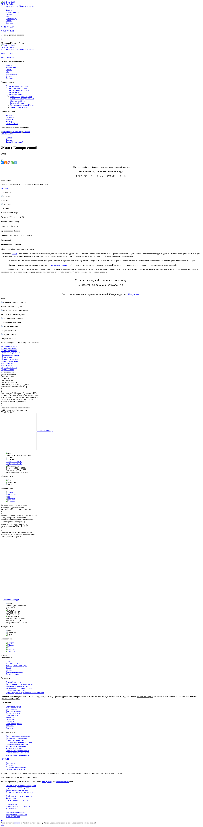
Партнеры (10, 722)
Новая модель (11, 804)
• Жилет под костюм (9, 351)
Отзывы (9, 14)
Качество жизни (12, 798)
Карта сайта (10, 763)
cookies (17, 823)
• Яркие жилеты (7, 370)
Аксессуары (10, 122)
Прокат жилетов (12, 92)
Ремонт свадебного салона (16, 740)
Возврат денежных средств (16, 666)
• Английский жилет (9, 346)
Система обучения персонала (17, 753)
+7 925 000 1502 (7, 31)
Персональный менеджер (16, 691)
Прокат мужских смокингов (17, 86)
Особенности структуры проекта (19, 796)
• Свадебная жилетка (9, 361)
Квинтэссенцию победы (15, 812)
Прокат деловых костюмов (16, 88)
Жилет (14, 253)
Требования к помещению (16, 738)
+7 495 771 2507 (7, 27)
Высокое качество (13, 817)
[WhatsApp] (12, 162)
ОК (2, 825)
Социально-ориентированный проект (21, 786)
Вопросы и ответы (13, 713)
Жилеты (9, 140)
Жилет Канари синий (14, 142)
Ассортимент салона (14, 749)
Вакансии (10, 726)
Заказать (4, 188)
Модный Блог (11, 717)
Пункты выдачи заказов (15, 769)
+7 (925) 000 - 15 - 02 (14, 464)
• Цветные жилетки (9, 368)
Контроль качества (13, 711)
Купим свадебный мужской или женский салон (25, 693)
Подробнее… (134, 294)
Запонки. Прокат (17, 103)
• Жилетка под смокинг (10, 353)
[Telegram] (15, 162)
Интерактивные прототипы (17, 800)
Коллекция (10, 10)
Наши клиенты (12, 715)
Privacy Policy (47, 782)
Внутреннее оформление (16, 746)
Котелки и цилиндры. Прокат (22, 99)
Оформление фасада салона (17, 744)
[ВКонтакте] (2, 162)
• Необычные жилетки (10, 359)
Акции (8, 668)
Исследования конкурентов (17, 790)
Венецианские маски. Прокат (22, 105)
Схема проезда (11, 19)
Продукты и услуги (13, 707)
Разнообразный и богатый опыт (18, 806)
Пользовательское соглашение (18, 767)
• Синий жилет (7, 363)
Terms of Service (62, 782)
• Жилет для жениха (9, 349)
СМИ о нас (10, 719)
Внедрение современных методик (19, 792)
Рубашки (9, 119)
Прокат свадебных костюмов (17, 90)
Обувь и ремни (12, 124)
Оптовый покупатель (14, 682)
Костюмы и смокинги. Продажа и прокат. (17, 6)
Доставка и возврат (13, 663)
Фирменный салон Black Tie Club (19, 686)
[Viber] (9, 162)
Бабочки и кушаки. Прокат (21, 97)
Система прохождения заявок (17, 755)
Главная (9, 138)
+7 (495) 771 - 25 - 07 (14, 462)
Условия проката (12, 12)
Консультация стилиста (15, 672)
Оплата (9, 21)
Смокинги (10, 117)
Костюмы (9, 115)
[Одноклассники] (5, 162)
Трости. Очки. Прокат (19, 107)
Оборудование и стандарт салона (19, 742)
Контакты (10, 728)
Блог (7, 17)
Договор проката (12, 674)
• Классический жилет (10, 355)
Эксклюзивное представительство (19, 684)
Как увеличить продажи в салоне (19, 688)
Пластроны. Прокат (18, 101)
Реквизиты (10, 765)
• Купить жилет (7, 357)
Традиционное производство (17, 788)
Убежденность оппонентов (16, 815)
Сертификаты (11, 709)
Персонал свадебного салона (17, 751)
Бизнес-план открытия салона (18, 736)
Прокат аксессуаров (14, 95)
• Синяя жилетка (7, 365)
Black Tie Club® (7, 4)
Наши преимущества (14, 724)
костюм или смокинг (59, 265)
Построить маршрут (45, 431)
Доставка (9, 23)
